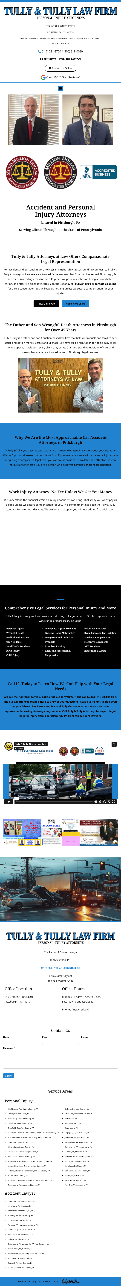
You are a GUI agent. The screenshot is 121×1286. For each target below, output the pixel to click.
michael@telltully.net (60, 980)
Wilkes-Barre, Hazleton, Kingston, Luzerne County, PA (30, 1161)
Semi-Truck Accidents (18, 646)
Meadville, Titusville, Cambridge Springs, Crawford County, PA (33, 1133)
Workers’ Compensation (97, 637)
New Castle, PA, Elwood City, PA (77, 1171)
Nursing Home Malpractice (60, 632)
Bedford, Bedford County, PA (77, 1109)
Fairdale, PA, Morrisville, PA (76, 1152)
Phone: (85, 1037)
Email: (46, 1037)
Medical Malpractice (17, 637)
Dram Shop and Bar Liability (100, 632)
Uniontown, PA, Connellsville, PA (21, 1201)
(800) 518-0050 (73, 51)
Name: (7, 1037)
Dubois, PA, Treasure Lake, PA (77, 1161)
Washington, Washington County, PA (23, 1109)
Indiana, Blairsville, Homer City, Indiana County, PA (29, 1171)
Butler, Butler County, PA (18, 1175)
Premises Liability (55, 646)
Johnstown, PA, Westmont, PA (77, 1137)
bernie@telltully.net (60, 976)
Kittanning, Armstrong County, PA (79, 1113)
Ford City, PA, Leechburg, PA (76, 1185)
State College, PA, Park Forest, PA (78, 1142)
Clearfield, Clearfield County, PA (21, 1128)
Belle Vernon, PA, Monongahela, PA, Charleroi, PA (28, 1253)
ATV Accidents (92, 646)
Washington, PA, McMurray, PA (20, 1215)
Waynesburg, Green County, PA (21, 1147)
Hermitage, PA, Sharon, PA (75, 1166)
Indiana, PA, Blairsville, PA (18, 1239)
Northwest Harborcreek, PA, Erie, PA (22, 1210)
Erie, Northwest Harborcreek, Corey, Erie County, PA (29, 1137)
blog (107, 701)
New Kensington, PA (73, 1123)
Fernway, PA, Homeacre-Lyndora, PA (80, 1156)
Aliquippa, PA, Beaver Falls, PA (77, 1133)
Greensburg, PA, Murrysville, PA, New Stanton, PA (28, 1244)
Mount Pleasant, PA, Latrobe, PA (21, 1268)
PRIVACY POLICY (25, 1281)
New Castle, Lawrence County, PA (21, 1156)
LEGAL (55, 1281)
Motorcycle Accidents (96, 641)
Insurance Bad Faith (95, 628)
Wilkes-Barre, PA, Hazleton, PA (20, 1248)
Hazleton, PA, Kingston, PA (75, 1180)
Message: (9, 1048)
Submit (8, 1075)
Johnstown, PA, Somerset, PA (19, 1206)
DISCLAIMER (43, 1281)
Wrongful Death (15, 632)
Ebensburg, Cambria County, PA (21, 1118)
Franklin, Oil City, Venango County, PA (23, 1152)
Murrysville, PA (71, 1118)
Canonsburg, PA (71, 1128)
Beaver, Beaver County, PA (18, 1113)
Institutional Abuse (95, 650)
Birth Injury (13, 650)
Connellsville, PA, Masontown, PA (78, 1147)
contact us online (105, 284)
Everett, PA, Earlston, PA (74, 1175)
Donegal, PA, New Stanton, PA (20, 1263)
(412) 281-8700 (51, 51)
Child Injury (13, 655)
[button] (60, 88)
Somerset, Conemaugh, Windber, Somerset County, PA (30, 1180)
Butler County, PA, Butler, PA (19, 1220)
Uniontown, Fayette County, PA (21, 1142)
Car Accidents (14, 641)
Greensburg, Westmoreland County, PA (24, 1185)
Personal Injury (15, 628)
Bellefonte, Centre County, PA (20, 1123)
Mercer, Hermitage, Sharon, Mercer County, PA (27, 1166)
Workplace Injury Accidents (60, 628)
